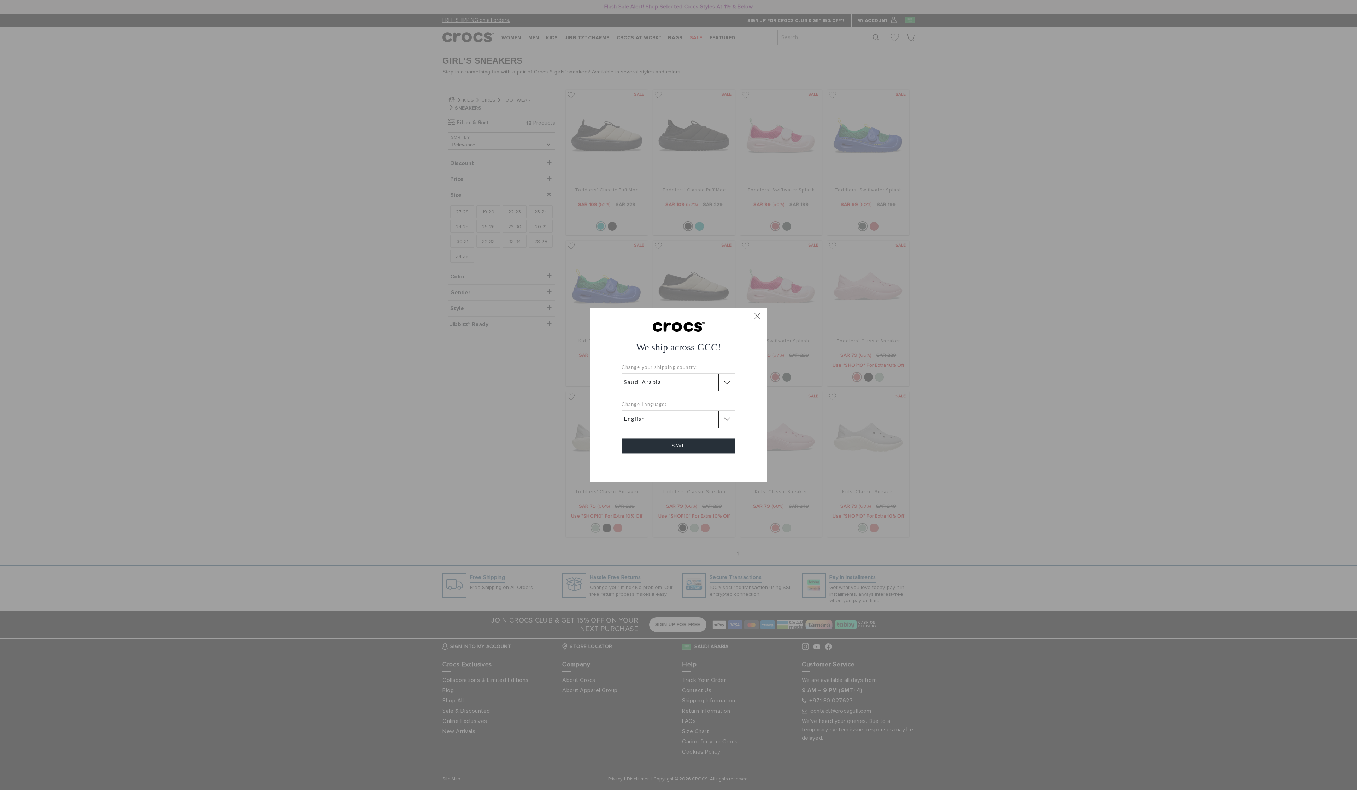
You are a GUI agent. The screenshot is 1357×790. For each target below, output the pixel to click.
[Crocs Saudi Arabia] (679, 326)
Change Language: (644, 404)
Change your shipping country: (660, 368)
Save (679, 446)
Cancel (679, 466)
